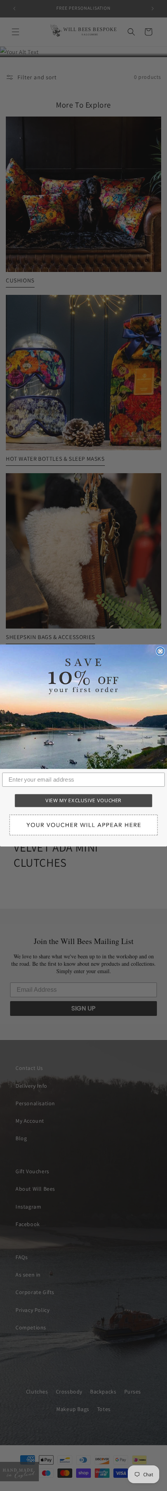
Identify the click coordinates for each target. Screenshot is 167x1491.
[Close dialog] (160, 651)
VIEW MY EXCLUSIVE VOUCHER (83, 800)
